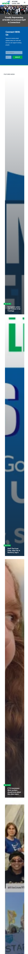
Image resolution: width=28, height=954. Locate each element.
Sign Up (17, 57)
